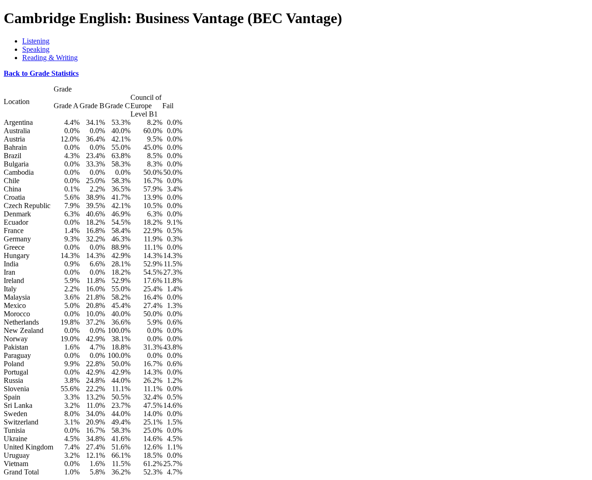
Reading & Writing (50, 58)
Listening (35, 41)
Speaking (35, 49)
